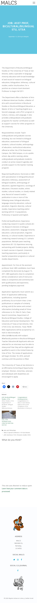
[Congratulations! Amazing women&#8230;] (25, 402)
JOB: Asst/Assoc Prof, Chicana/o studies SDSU (17, 435)
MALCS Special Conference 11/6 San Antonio (17, 432)
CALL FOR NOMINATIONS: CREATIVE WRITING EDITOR (7, 422)
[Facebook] (21, 560)
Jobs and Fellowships (10, 430)
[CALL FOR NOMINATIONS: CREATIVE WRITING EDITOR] (9, 415)
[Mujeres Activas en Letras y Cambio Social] (9, 2)
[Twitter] (14, 560)
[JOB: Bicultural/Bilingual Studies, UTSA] (10, 402)
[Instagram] (18, 560)
